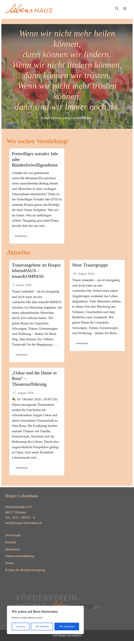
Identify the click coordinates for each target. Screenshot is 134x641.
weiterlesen (21, 236)
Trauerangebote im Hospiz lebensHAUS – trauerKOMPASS (36, 270)
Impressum (12, 549)
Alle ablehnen (42, 626)
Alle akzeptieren (67, 626)
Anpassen (20, 626)
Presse (9, 563)
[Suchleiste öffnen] (117, 8)
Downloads (13, 535)
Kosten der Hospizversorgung (25, 570)
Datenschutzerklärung (19, 556)
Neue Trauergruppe (90, 265)
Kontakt (10, 542)
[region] (45, 620)
